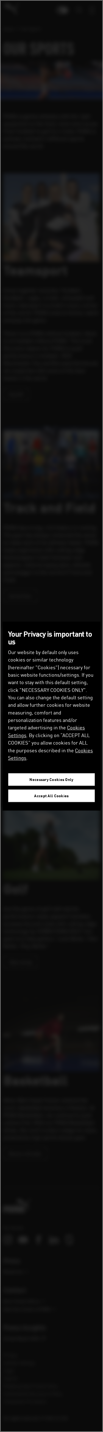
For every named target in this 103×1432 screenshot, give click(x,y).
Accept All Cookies (51, 795)
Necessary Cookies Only (51, 779)
